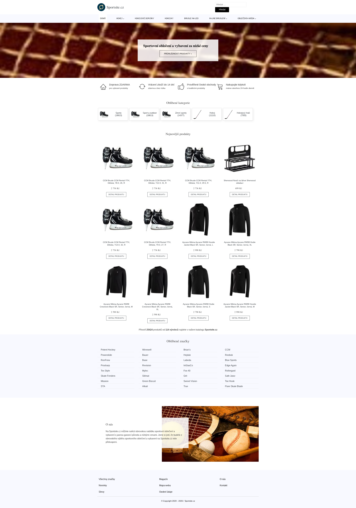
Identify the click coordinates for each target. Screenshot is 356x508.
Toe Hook (229, 381)
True (186, 386)
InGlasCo (188, 365)
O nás (223, 479)
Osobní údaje (165, 492)
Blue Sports (231, 360)
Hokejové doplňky (144, 18)
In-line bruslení (217, 18)
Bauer (145, 355)
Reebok (229, 355)
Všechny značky (107, 479)
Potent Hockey (108, 350)
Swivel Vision (190, 381)
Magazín (163, 479)
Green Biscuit (149, 381)
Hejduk (187, 355)
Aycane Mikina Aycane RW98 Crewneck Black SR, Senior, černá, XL (157, 306)
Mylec (145, 371)
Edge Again (231, 365)
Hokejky (169, 18)
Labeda (187, 360)
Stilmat (145, 376)
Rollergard (230, 371)
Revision (146, 365)
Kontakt (223, 485)
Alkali (145, 386)
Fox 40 (187, 371)
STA (103, 386)
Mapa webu (165, 485)
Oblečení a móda (246, 18)
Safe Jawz (230, 376)
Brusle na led (191, 18)
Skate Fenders (108, 376)
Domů (103, 18)
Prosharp (105, 365)
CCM (227, 350)
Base (144, 360)
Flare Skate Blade (234, 386)
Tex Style (105, 371)
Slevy (101, 492)
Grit (185, 376)
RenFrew (105, 360)
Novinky (103, 485)
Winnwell (146, 350)
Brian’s (187, 350)
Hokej (119, 18)
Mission (104, 381)
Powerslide (106, 355)
